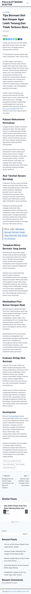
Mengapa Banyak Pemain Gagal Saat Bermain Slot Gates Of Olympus (8, 481)
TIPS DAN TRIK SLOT (9, 467)
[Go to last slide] (4, 512)
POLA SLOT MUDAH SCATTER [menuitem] (13, 108)
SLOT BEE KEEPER (8, 464)
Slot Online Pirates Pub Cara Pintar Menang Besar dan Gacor (15, 508)
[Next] (26, 512)
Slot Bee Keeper (14, 416)
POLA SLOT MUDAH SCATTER (12, 461)
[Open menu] (27, 3)
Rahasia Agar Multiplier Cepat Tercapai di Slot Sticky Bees (24, 480)
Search (4, 531)
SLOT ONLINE (6, 12)
